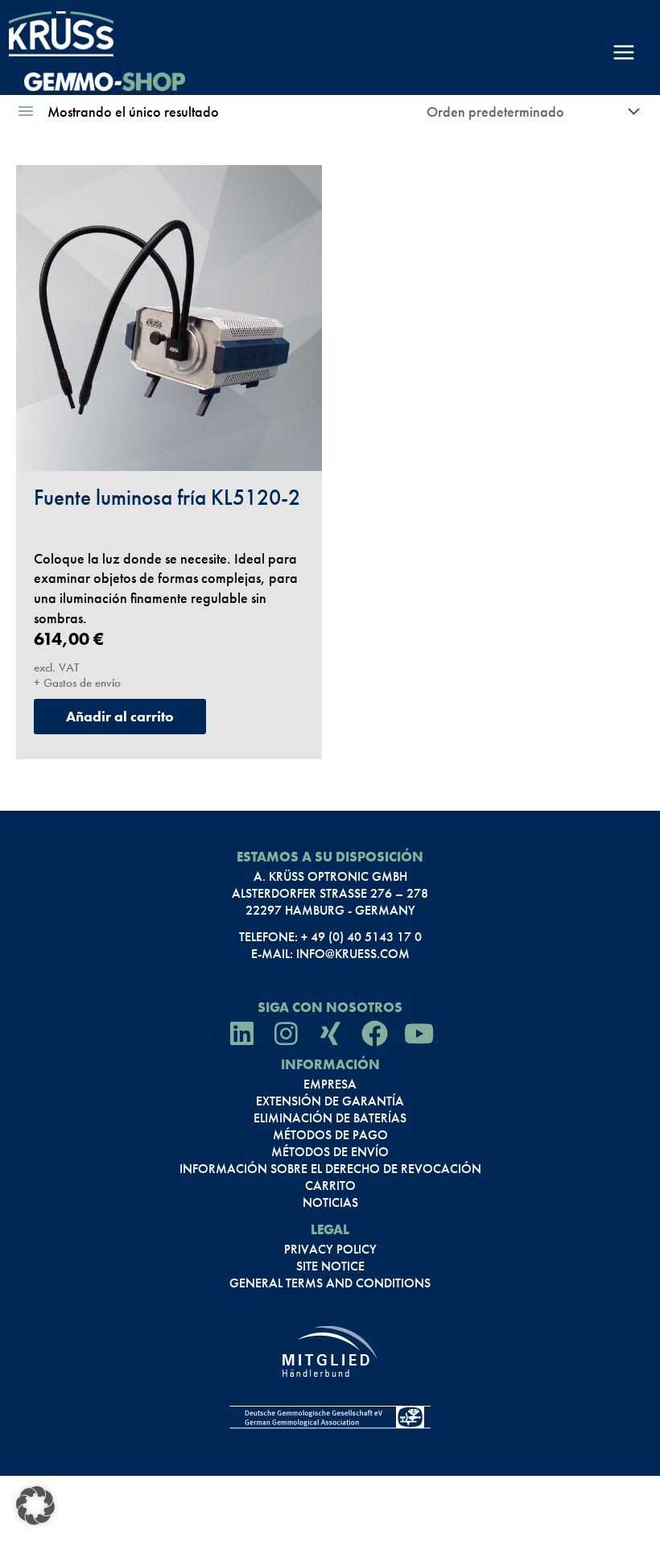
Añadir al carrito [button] (120, 716)
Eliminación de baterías (330, 1118)
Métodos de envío (330, 1152)
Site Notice (330, 1266)
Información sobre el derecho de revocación (330, 1169)
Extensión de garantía (330, 1101)
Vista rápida (169, 451)
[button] (35, 1505)
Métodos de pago (330, 1135)
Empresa (330, 1084)
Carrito (330, 1186)
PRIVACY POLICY (330, 1249)
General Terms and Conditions (330, 1283)
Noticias (330, 1203)
